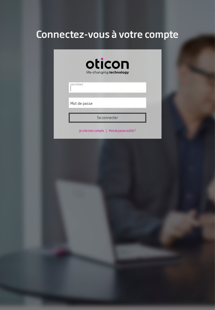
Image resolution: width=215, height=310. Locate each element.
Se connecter (107, 117)
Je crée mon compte (91, 130)
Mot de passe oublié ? (122, 130)
